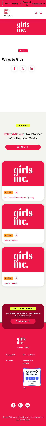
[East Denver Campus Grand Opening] (23, 175)
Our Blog (21, 147)
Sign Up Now (21, 321)
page (23, 51)
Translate (38, 3)
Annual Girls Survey (28, 361)
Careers (9, 360)
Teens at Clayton (11, 240)
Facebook (13, 405)
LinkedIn (27, 405)
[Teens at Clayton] (23, 218)
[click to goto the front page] (23, 342)
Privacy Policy (29, 355)
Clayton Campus (10, 283)
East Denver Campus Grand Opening (19, 197)
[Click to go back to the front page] (18, 13)
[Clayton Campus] (23, 261)
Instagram (20, 405)
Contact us (11, 355)
